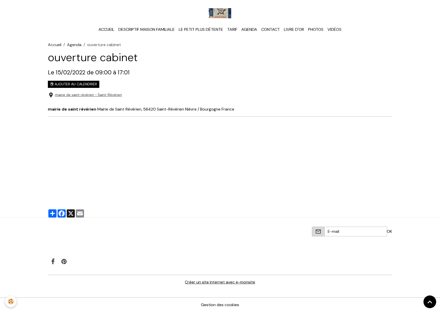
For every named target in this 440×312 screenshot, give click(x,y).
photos (315, 29)
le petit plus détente (201, 29)
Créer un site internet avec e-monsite (220, 282)
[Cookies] (11, 301)
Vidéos (334, 29)
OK (389, 231)
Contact (270, 29)
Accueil (106, 29)
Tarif (232, 29)
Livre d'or (294, 29)
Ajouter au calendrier (75, 84)
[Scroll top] (429, 301)
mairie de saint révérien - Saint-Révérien (88, 95)
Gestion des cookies (220, 304)
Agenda (249, 29)
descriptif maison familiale (146, 29)
